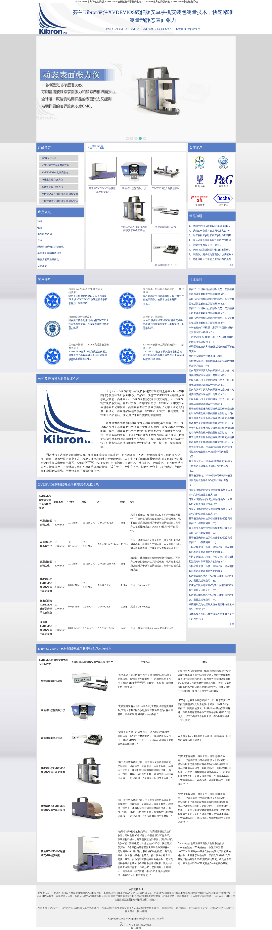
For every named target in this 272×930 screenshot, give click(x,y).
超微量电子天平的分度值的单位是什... (213, 259)
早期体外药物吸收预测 (49, 253)
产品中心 (55, 908)
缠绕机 (143, 899)
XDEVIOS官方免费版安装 (55, 165)
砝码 (135, 899)
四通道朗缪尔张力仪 (52, 186)
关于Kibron (194, 908)
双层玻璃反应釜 (64, 896)
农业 (39, 240)
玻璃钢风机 (86, 892)
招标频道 (49, 896)
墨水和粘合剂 (44, 234)
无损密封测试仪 (109, 896)
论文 (205, 908)
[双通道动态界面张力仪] (134, 171)
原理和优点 (167, 908)
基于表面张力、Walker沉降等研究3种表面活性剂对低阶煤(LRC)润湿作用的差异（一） (210, 480)
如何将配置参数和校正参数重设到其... (213, 235)
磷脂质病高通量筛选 (48, 259)
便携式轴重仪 (153, 896)
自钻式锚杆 (208, 892)
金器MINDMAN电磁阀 (87, 896)
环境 (39, 221)
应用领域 (181, 908)
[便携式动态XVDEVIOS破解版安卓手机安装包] (134, 209)
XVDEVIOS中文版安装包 (55, 172)
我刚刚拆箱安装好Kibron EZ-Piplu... (211, 225)
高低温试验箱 (111, 892)
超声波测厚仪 (223, 892)
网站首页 (42, 908)
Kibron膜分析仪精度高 (80, 316)
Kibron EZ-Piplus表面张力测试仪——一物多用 (88, 291)
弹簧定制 (139, 896)
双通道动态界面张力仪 (134, 188)
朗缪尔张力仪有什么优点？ (207, 245)
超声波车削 (126, 896)
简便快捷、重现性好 (154, 316)
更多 (231, 264)
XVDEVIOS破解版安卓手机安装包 (80, 908)
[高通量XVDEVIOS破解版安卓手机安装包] (102, 171)
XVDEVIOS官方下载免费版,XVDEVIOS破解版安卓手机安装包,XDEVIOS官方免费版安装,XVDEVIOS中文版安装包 (136, 1)
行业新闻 (195, 279)
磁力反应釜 (72, 892)
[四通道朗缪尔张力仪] (166, 248)
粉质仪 (97, 892)
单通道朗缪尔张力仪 (52, 179)
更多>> (147, 304)
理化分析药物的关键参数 (50, 246)
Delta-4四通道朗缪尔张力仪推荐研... (211, 249)
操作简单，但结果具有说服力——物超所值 (163, 291)
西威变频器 (125, 899)
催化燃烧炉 (183, 896)
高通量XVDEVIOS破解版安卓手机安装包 (102, 190)
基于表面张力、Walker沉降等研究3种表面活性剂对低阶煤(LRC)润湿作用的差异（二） (210, 466)
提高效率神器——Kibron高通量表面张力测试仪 (88, 346)
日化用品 (42, 265)
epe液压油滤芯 (173, 892)
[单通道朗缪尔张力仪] (166, 209)
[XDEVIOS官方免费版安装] (166, 171)
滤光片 (153, 899)
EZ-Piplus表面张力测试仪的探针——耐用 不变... (163, 346)
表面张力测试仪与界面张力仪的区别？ (213, 254)
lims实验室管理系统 (201, 896)
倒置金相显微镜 (191, 892)
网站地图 (142, 911)
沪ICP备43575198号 (153, 918)
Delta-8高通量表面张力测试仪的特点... (213, 240)
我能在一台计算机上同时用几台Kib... (212, 230)
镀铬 (39, 227)
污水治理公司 (221, 896)
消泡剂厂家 (58, 892)
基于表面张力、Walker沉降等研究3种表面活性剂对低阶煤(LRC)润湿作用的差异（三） (210, 452)
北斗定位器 (44, 892)
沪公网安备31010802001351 (138, 924)
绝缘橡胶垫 (168, 896)
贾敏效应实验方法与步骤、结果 (205, 356)
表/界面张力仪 (49, 158)
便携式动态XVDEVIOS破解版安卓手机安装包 (134, 228)
